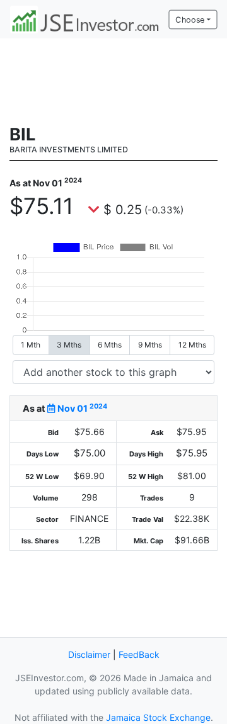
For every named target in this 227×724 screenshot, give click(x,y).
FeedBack (139, 654)
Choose (189, 19)
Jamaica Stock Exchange (158, 717)
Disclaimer (89, 654)
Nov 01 (81, 408)
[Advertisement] (113, 79)
